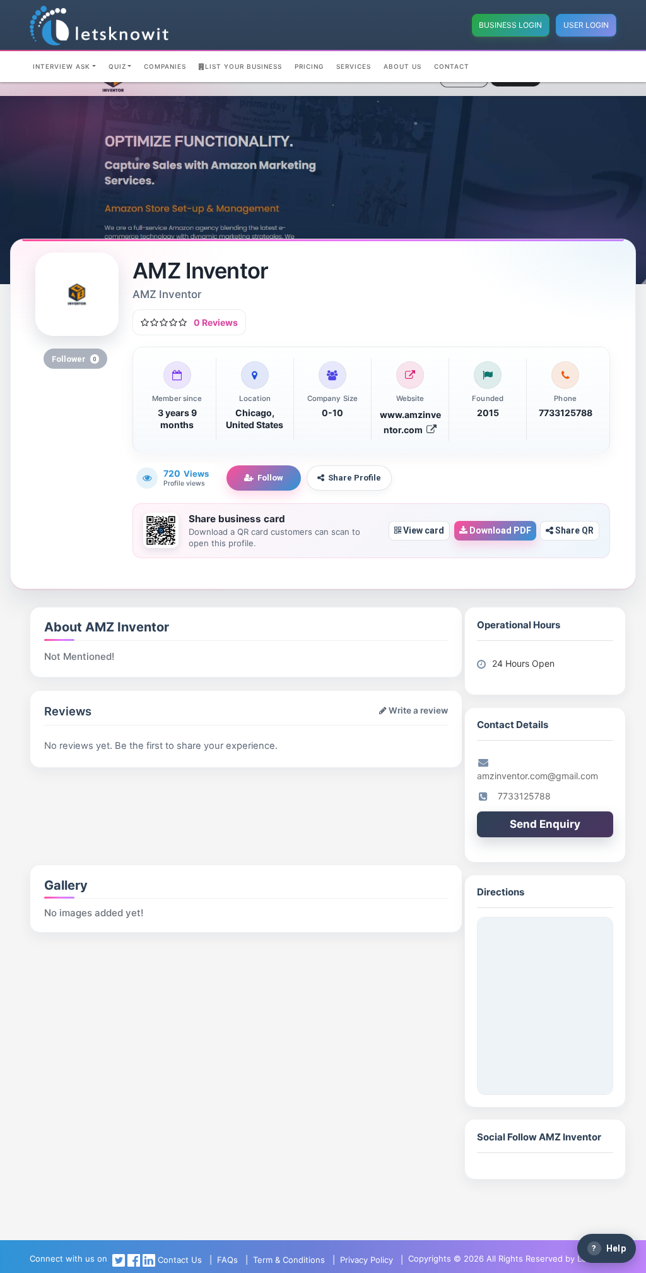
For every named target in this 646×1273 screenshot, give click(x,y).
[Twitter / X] (118, 1260)
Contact (451, 66)
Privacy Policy (366, 1260)
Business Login (510, 25)
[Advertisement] (177, 799)
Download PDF (499, 530)
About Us (402, 66)
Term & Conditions (289, 1260)
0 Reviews (216, 322)
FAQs (227, 1260)
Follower (74, 359)
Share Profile (354, 477)
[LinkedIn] (149, 1260)
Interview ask (61, 66)
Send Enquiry (545, 824)
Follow (270, 477)
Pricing (309, 66)
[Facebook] (133, 1260)
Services (353, 66)
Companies (165, 66)
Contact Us (180, 1260)
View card (422, 530)
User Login (586, 25)
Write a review (417, 710)
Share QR (573, 530)
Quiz (117, 66)
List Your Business (243, 66)
